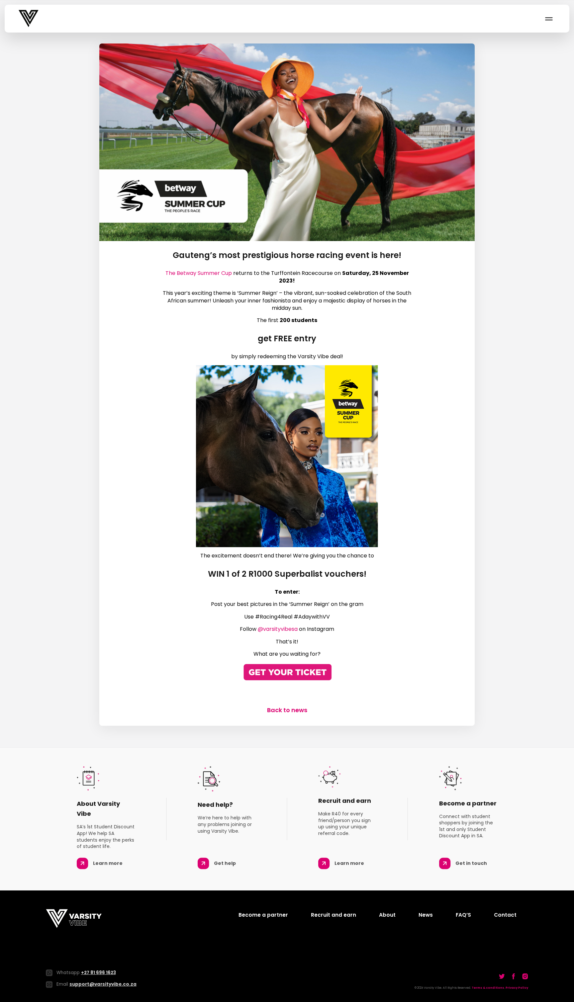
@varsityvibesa (278, 629)
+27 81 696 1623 (98, 972)
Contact (505, 914)
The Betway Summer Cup (198, 273)
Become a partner (263, 914)
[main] (287, 378)
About (387, 914)
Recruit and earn (333, 914)
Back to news (287, 710)
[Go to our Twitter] (502, 976)
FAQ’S (463, 914)
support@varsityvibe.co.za (103, 984)
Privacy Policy (517, 988)
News (426, 914)
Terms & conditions (488, 988)
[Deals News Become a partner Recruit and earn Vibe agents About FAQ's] (548, 19)
